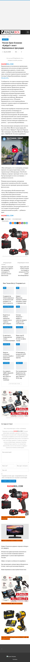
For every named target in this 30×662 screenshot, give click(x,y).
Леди (18, 306)
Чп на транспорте (8, 306)
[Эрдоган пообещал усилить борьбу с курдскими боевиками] (8, 347)
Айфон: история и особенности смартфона (13, 561)
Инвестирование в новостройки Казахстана (13, 569)
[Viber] (22, 223)
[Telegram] (27, 223)
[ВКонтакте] (11, 223)
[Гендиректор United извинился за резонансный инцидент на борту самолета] (8, 290)
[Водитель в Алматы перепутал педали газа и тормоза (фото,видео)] (8, 309)
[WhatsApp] (25, 223)
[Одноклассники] (13, 223)
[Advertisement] (15, 15)
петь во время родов (16, 219)
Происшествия (8, 327)
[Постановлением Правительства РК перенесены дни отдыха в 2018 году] (21, 366)
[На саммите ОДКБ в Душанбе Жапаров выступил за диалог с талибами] (8, 366)
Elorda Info (4, 78)
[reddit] (20, 223)
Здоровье (5, 39)
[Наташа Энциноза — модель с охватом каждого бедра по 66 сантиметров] (21, 309)
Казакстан (19, 327)
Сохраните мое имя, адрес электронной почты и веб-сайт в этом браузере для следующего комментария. (14, 476)
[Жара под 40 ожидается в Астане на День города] (21, 330)
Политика (6, 363)
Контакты (15, 659)
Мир (5, 287)
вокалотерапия (5, 221)
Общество (19, 363)
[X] (17, 223)
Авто (18, 344)
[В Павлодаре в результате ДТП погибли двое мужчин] (21, 347)
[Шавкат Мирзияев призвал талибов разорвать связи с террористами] (21, 290)
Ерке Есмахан (8, 219)
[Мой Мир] (15, 223)
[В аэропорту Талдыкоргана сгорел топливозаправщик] (8, 330)
